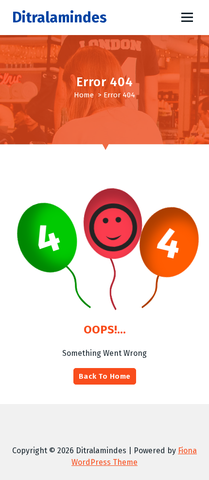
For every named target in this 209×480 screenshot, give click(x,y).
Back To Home (105, 376)
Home (84, 95)
